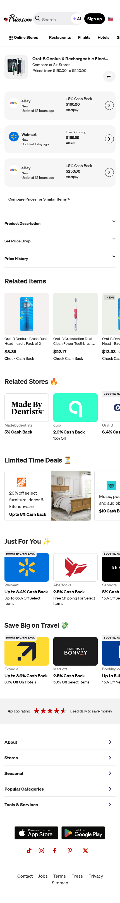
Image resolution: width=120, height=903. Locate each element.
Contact (25, 876)
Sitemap (60, 882)
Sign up (94, 18)
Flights (84, 37)
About (10, 742)
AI (79, 19)
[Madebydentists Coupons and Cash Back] (26, 417)
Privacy (95, 876)
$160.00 (73, 104)
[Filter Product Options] (109, 76)
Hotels (103, 37)
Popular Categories (24, 789)
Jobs (43, 876)
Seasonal (13, 773)
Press (77, 876)
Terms (59, 876)
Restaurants (60, 37)
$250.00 (73, 171)
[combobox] (58, 18)
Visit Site (109, 105)
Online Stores (26, 37)
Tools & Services (21, 804)
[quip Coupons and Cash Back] (75, 417)
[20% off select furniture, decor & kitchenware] (48, 496)
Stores (11, 757)
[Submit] (37, 20)
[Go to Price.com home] (18, 19)
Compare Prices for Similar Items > (39, 199)
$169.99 (72, 138)
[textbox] (110, 19)
